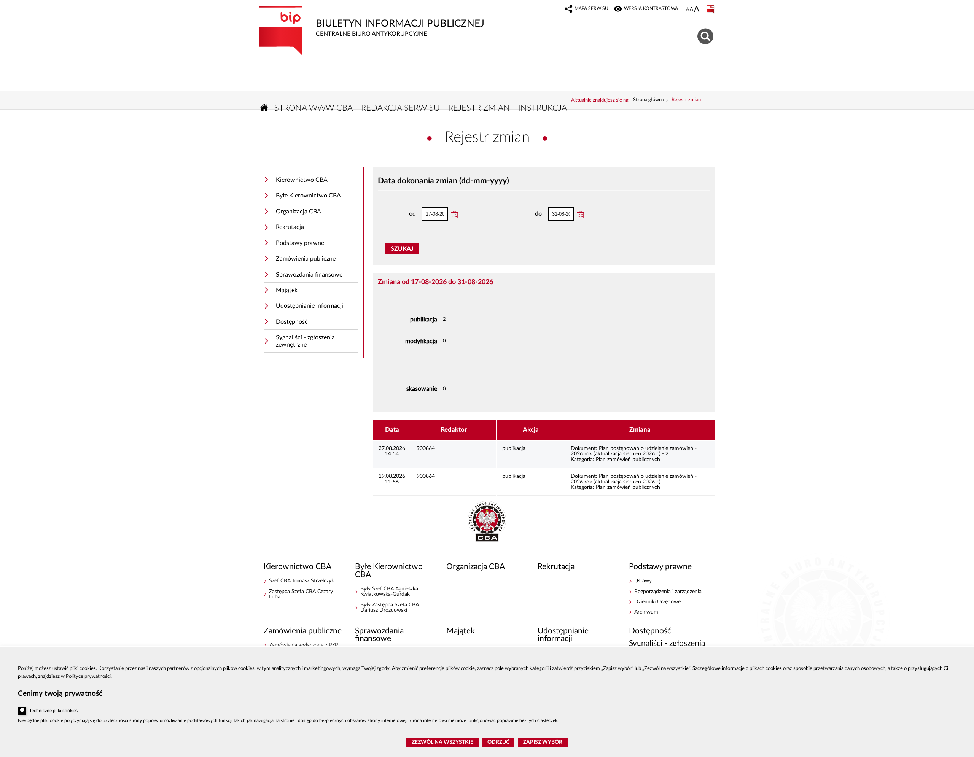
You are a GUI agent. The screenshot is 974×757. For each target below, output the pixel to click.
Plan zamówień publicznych (628, 459)
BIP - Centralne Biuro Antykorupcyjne (487, 522)
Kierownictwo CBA (302, 180)
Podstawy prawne (300, 243)
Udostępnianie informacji (309, 306)
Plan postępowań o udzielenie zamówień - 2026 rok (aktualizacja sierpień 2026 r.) (634, 479)
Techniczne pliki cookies (53, 711)
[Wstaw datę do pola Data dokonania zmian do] (580, 214)
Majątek (287, 290)
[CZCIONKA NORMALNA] (687, 9)
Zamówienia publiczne (306, 259)
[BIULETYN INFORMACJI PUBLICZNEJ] (711, 9)
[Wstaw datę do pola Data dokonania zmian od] (454, 214)
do (525, 214)
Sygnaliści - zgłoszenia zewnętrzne (305, 341)
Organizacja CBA (298, 211)
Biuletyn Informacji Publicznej (371, 21)
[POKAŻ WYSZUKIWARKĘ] (706, 35)
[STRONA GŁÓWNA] (264, 107)
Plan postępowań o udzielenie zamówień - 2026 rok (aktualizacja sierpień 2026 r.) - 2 (634, 451)
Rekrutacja (290, 227)
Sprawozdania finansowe (309, 275)
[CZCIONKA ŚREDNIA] (691, 10)
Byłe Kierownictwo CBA (308, 195)
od (400, 214)
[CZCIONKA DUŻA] (696, 10)
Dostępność (292, 322)
